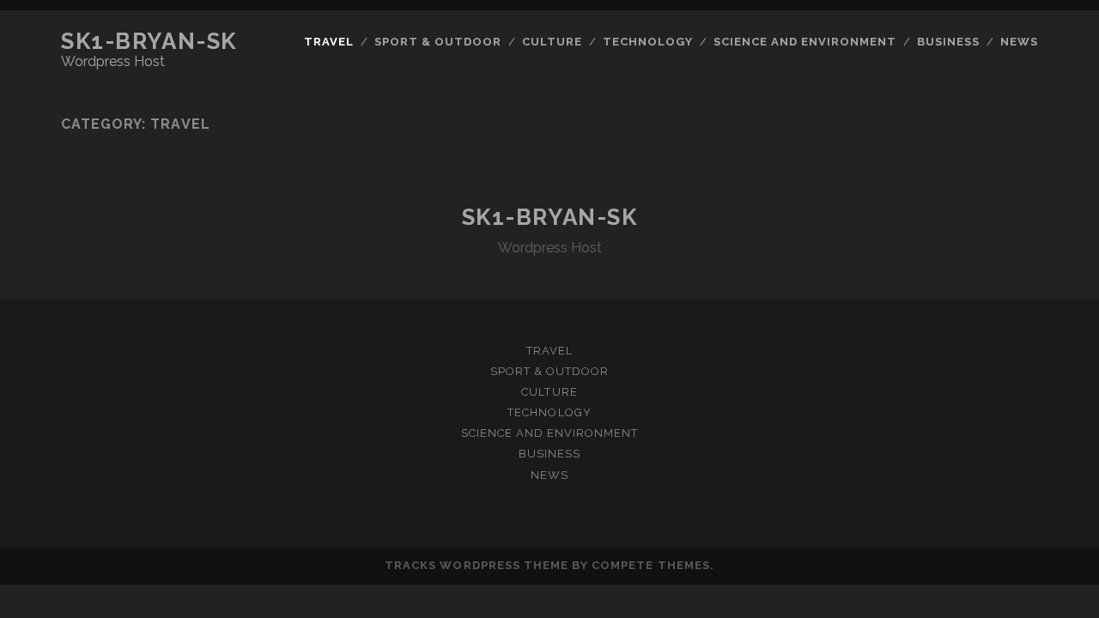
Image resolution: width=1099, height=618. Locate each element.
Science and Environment (805, 41)
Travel (329, 41)
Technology (648, 41)
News (1019, 41)
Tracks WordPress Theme (476, 565)
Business (948, 41)
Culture (552, 41)
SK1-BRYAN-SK (149, 41)
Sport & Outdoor (438, 41)
